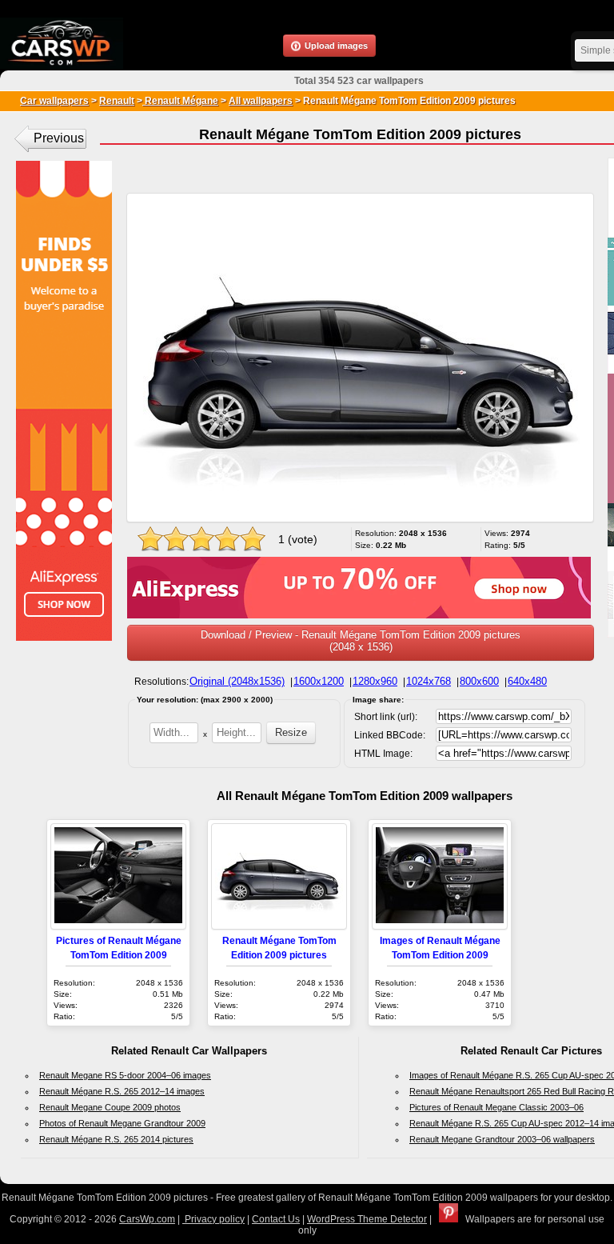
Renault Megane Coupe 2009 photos (110, 1107)
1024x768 (428, 681)
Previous (59, 138)
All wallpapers (261, 100)
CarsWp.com (147, 1219)
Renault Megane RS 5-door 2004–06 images (125, 1075)
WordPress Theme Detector (367, 1219)
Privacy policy (213, 1219)
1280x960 (375, 681)
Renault (116, 100)
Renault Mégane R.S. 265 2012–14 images (122, 1091)
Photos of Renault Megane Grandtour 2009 (122, 1123)
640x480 (527, 681)
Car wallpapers (54, 100)
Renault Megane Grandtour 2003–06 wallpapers (502, 1139)
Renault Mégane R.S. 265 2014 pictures (116, 1139)
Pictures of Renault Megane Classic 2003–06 (496, 1107)
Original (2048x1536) (237, 681)
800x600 (479, 681)
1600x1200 (318, 681)
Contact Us (276, 1219)
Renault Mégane (180, 100)
